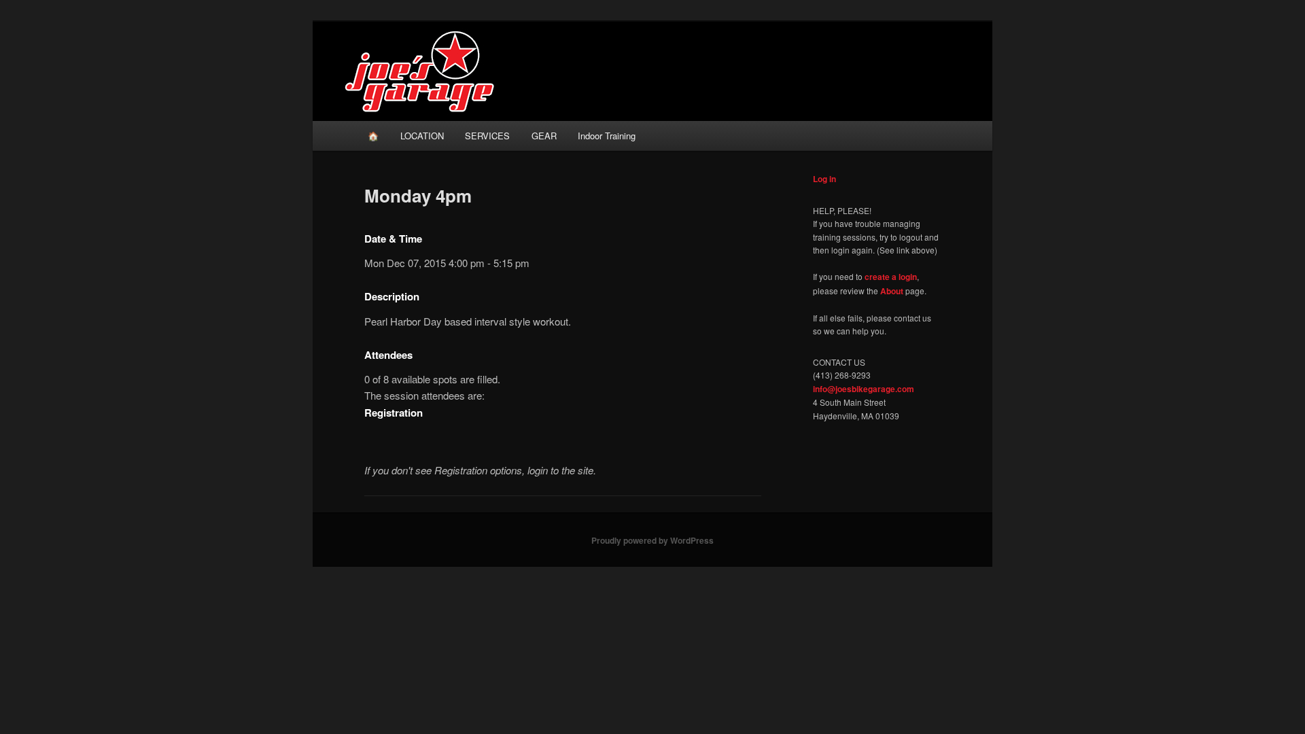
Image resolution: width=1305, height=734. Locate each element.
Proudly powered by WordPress (652, 540)
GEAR (544, 135)
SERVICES (487, 135)
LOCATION (422, 135)
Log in (824, 179)
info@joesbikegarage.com (863, 389)
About (891, 291)
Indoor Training (607, 135)
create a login (891, 276)
